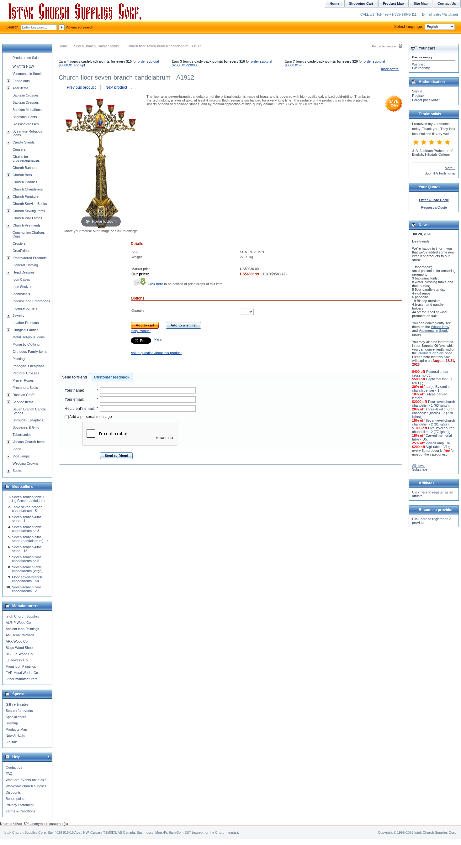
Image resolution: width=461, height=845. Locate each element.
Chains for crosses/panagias (26, 158)
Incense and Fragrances (31, 301)
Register (418, 95)
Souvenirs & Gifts (26, 427)
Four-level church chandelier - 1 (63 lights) (433, 403)
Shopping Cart (361, 3)
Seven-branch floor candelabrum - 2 (26, 589)
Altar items (21, 88)
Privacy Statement (20, 805)
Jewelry (18, 315)
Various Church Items (29, 442)
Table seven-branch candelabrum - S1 (27, 509)
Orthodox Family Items (30, 351)
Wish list (418, 64)
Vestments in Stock (27, 74)
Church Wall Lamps (27, 218)
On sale (12, 742)
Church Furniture (26, 196)
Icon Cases (21, 279)
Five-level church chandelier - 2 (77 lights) (433, 430)
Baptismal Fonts (25, 117)
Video (17, 449)
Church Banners (25, 168)
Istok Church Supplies (22, 616)
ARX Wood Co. (17, 641)
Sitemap (12, 723)
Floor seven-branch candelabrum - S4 (27, 579)
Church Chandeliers (28, 189)
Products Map (16, 729)
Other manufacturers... (23, 679)
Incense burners (25, 308)
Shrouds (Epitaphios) (29, 420)
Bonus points (15, 799)
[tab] (74, 377)
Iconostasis (21, 294)
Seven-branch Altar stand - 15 (26, 549)
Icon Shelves (22, 287)
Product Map (393, 3)
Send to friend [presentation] (74, 377)
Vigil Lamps (21, 456)
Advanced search (79, 27)
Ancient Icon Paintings (22, 629)
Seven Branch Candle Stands (96, 46)
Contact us (14, 767)
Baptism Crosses (26, 95)
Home (63, 46)
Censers (19, 149)
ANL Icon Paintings (20, 635)
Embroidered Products (30, 258)
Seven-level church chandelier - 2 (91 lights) (433, 422)
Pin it (158, 339)
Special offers (16, 717)
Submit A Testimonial (440, 173)
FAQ (9, 773)
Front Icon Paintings (21, 666)
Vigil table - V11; (438, 447)
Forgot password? (426, 100)
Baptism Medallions (27, 110)
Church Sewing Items (29, 211)
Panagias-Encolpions (29, 366)
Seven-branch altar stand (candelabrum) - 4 (30, 539)
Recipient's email (79, 408)
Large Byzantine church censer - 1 (431, 388)
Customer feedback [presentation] (112, 377)
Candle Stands (24, 142)
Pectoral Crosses (26, 373)
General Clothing (25, 265)
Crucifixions (21, 251)
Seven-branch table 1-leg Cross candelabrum (29, 499)
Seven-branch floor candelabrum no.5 (26, 559)
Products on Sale (26, 58)
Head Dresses (24, 272)
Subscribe (419, 469)
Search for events (19, 710)
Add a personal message (90, 417)
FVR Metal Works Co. (22, 673)
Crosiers (19, 243)
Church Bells (22, 175)
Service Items (23, 402)
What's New (440, 327)
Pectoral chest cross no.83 (430, 373)
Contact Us (446, 3)
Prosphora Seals (25, 387)
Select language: (408, 26)
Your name (74, 390)
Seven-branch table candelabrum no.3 (27, 529)
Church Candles (25, 182)
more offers (390, 69)
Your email (74, 399)
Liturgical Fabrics (26, 330)
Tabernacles (22, 434)
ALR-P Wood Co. (19, 622)
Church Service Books (30, 204)
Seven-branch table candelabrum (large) (27, 569)
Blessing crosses (26, 124)
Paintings (19, 359)
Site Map (421, 3)
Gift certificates (17, 704)
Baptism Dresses (26, 102)
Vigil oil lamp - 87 (438, 443)
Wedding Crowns (26, 463)
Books (17, 470)
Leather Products (26, 323)
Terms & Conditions (20, 811)
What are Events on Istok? (26, 780)
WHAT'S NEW (23, 66)
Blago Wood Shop (19, 647)
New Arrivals (15, 736)
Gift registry (421, 68)
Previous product (78, 87)
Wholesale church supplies (26, 786)
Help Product (141, 331)
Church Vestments (27, 225)
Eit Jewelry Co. (17, 660)
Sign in (417, 91)
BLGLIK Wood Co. (20, 654)
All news (418, 465)
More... (450, 168)
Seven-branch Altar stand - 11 (26, 519)
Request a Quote (434, 207)
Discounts (13, 792)
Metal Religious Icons (29, 337)
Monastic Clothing (26, 344)
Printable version (384, 46)
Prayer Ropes (23, 380)
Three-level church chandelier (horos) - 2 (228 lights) (433, 413)
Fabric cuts (21, 81)
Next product (119, 87)
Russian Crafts (24, 395)
